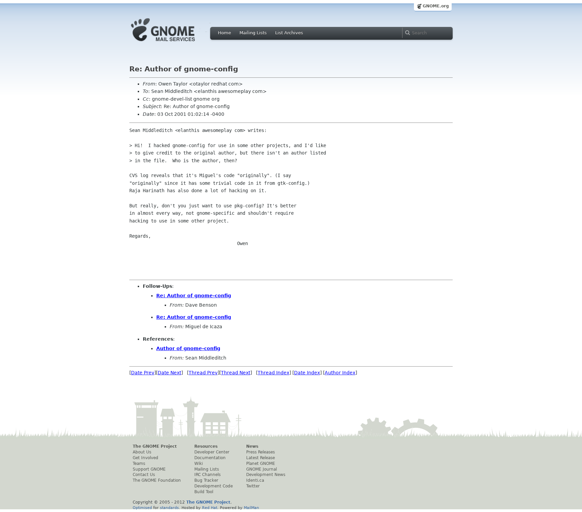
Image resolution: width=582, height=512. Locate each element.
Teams (139, 463)
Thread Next (235, 372)
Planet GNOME (260, 463)
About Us (142, 452)
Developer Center (211, 452)
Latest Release (260, 457)
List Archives (289, 32)
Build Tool (203, 491)
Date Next (169, 372)
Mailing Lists (253, 32)
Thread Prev (203, 372)
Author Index (340, 372)
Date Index (307, 372)
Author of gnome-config (188, 348)
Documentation (210, 457)
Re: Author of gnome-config (193, 295)
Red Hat (209, 508)
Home (224, 32)
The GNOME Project (155, 446)
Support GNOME (149, 469)
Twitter (253, 486)
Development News (265, 474)
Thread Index (273, 372)
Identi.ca (255, 480)
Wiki (198, 463)
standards (169, 508)
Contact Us (144, 474)
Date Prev (142, 372)
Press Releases (260, 452)
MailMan (251, 508)
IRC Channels (207, 474)
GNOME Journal (261, 469)
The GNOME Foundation (157, 480)
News (252, 446)
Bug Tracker (206, 480)
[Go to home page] (173, 43)
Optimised (142, 508)
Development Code (213, 486)
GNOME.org (436, 6)
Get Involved (145, 457)
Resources (206, 446)
